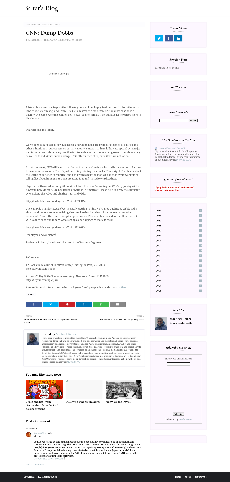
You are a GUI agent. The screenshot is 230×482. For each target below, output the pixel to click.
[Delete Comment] (65, 458)
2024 (178, 210)
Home (29, 24)
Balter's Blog (50, 477)
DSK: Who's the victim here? (83, 401)
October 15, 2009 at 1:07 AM (49, 458)
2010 (179, 280)
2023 (178, 215)
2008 (179, 291)
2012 (178, 270)
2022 (179, 220)
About (188, 477)
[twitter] (159, 38)
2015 (178, 255)
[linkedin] (178, 38)
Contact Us (200, 477)
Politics (36, 24)
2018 (179, 240)
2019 (179, 235)
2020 (179, 230)
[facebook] (169, 38)
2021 (179, 225)
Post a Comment (35, 464)
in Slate (122, 287)
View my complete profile (181, 323)
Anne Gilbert (41, 433)
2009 (179, 286)
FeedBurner (185, 419)
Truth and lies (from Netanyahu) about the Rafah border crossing (43, 405)
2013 (178, 265)
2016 (179, 250)
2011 (179, 275)
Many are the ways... (118, 401)
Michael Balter (35, 40)
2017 (179, 245)
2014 (178, 260)
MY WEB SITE (73, 362)
